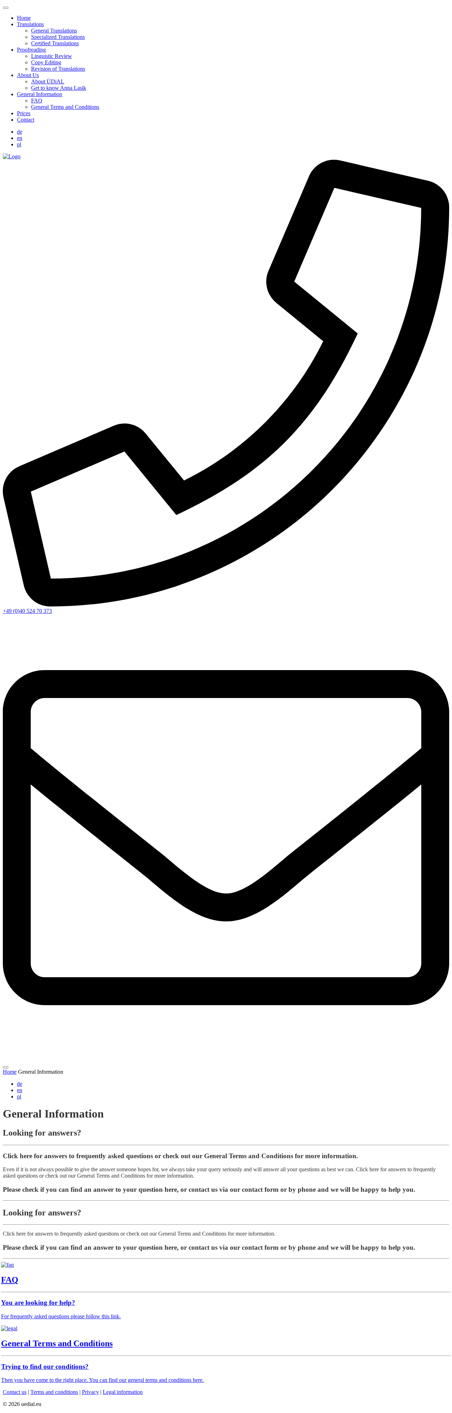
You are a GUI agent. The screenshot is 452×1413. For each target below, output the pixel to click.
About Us (28, 75)
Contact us (14, 1392)
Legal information (123, 1392)
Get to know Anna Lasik (58, 88)
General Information (39, 94)
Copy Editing (46, 62)
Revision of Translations (58, 69)
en (19, 138)
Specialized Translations (58, 37)
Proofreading (31, 50)
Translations (30, 24)
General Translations (54, 31)
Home (24, 18)
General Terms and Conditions (65, 107)
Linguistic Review (51, 56)
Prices (23, 113)
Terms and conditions (54, 1392)
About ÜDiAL (47, 81)
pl (19, 144)
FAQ (36, 101)
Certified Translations (55, 43)
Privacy (90, 1392)
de (19, 132)
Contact (25, 120)
